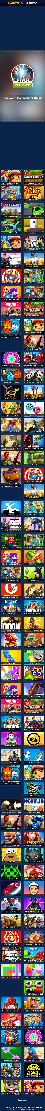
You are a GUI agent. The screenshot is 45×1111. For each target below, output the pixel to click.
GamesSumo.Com (21, 1107)
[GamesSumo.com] (22, 3)
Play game (22, 85)
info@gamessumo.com (27, 1109)
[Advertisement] (22, 28)
